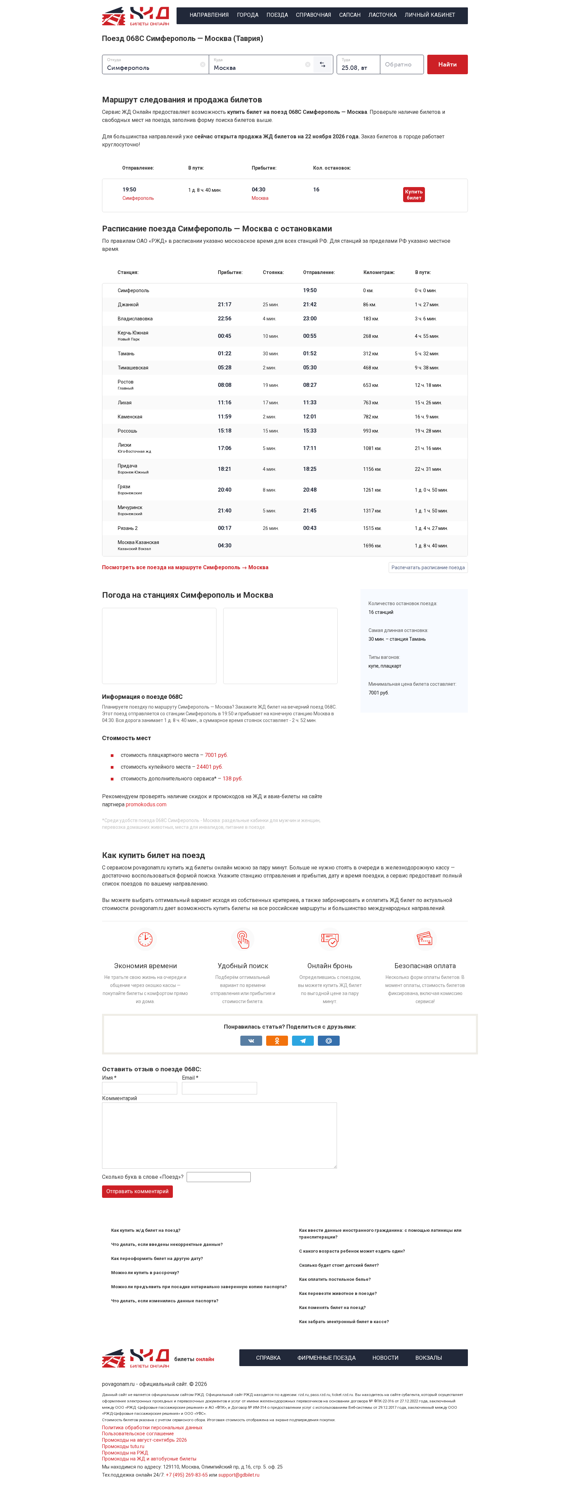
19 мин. (271, 385)
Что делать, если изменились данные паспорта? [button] (165, 1300)
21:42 (310, 304)
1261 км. (372, 490)
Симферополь (138, 198)
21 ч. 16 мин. (428, 448)
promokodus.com (146, 804)
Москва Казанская (138, 545)
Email (190, 1078)
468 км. (371, 367)
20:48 (310, 490)
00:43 (310, 528)
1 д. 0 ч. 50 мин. (431, 490)
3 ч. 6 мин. (426, 318)
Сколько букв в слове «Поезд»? (143, 1177)
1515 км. (372, 528)
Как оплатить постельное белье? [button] (335, 1279)
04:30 (224, 545)
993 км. (371, 431)
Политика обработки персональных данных (152, 1428)
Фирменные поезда (326, 1356)
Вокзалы (429, 1356)
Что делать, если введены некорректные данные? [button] (167, 1244)
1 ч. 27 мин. (427, 304)
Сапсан (349, 15)
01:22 (224, 353)
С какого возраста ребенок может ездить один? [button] (352, 1251)
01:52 (310, 353)
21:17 (224, 304)
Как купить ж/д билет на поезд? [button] (146, 1230)
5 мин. (269, 448)
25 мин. (271, 304)
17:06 (224, 448)
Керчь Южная (133, 336)
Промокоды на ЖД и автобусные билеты (149, 1459)
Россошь (127, 431)
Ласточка (383, 15)
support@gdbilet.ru (239, 1475)
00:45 (224, 336)
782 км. (371, 416)
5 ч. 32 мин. (427, 353)
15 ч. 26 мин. (428, 402)
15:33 (310, 431)
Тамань (126, 353)
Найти (447, 64)
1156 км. (372, 469)
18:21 (224, 469)
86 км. (369, 304)
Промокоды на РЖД (125, 1453)
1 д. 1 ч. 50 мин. (431, 510)
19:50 (310, 290)
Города (247, 15)
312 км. (371, 353)
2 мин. (269, 367)
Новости (386, 1356)
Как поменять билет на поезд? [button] (332, 1307)
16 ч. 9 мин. (427, 416)
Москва (260, 198)
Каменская (130, 416)
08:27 (310, 385)
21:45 (310, 510)
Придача (133, 469)
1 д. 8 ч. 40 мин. (205, 190)
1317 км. (372, 510)
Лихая (125, 402)
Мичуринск (130, 510)
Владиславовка (135, 318)
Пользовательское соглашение (138, 1434)
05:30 (310, 367)
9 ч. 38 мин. (427, 367)
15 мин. (271, 431)
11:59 (224, 416)
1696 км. (372, 545)
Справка (268, 1356)
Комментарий (119, 1098)
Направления (209, 15)
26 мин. (271, 528)
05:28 (224, 367)
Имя (109, 1078)
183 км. (371, 318)
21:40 (224, 510)
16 (316, 189)
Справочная (313, 15)
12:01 (310, 416)
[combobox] (155, 64)
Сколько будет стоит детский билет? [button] (339, 1265)
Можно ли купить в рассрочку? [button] (145, 1272)
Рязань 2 (128, 528)
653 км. (371, 385)
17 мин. (271, 402)
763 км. (371, 402)
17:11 (310, 448)
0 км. (368, 290)
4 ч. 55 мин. (427, 336)
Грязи (130, 489)
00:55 (310, 336)
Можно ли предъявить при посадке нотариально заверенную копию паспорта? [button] (199, 1286)
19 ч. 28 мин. (428, 431)
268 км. (371, 336)
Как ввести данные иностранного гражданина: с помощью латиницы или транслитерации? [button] (380, 1234)
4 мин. (269, 318)
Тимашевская (133, 367)
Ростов (126, 385)
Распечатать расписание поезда (428, 567)
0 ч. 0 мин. (426, 290)
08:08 (224, 385)
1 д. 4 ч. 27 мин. (431, 528)
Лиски (134, 448)
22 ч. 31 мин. (428, 469)
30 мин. (271, 353)
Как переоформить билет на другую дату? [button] (157, 1258)
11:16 (224, 402)
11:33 (310, 402)
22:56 (224, 318)
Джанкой (128, 304)
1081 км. (372, 448)
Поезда (277, 15)
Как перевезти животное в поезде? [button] (338, 1293)
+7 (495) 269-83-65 (187, 1475)
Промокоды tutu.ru (123, 1446)
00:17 (224, 528)
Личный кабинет (430, 15)
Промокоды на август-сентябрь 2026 (144, 1440)
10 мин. (271, 336)
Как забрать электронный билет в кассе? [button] (344, 1321)
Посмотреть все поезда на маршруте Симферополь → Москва (185, 567)
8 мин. (269, 490)
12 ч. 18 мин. (428, 385)
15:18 (224, 431)
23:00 (310, 318)
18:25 (310, 469)
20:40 (224, 490)
